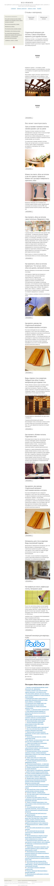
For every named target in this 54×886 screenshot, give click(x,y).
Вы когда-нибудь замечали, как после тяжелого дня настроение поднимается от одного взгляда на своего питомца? (37, 695)
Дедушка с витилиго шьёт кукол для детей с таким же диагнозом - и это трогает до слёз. (36, 691)
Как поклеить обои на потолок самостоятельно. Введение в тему (37, 218)
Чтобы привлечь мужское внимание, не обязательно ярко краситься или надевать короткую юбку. (35, 712)
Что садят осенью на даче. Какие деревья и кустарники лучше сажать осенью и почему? (14, 20)
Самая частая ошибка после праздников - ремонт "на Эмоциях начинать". (36, 743)
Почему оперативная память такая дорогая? (38, 727)
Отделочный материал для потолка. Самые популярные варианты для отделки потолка (36, 34)
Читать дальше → (29, 117)
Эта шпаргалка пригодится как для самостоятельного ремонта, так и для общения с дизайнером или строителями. (37, 748)
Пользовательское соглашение (26, 880)
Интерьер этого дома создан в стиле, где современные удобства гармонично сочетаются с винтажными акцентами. (37, 799)
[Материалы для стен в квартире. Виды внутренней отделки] (37, 570)
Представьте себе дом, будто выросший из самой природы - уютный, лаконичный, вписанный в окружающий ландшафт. (37, 864)
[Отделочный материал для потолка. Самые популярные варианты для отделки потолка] (37, 87)
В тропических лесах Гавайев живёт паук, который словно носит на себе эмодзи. (36, 704)
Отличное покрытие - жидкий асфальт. (36, 792)
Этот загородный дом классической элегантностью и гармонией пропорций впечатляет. (34, 832)
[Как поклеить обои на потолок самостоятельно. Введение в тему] (37, 226)
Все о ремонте (27, 2)
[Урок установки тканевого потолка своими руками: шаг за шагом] (37, 158)
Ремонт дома (32, 8)
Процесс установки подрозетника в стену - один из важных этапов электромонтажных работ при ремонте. (37, 803)
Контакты (19, 880)
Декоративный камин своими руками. (36, 721)
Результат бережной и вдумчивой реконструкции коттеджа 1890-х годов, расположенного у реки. (34, 724)
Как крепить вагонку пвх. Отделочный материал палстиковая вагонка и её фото (36, 325)
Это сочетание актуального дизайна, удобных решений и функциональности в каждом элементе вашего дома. (37, 858)
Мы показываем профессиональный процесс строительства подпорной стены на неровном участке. (37, 786)
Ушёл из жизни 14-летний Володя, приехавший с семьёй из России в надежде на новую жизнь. (37, 771)
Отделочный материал (31, 18)
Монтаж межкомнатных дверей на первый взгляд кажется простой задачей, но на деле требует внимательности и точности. (36, 837)
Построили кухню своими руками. (13, 28)
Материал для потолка (43, 18)
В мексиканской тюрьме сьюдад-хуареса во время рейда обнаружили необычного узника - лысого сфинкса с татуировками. (36, 700)
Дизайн (39, 8)
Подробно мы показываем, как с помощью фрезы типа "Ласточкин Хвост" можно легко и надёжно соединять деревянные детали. (36, 818)
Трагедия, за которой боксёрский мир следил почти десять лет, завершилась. (36, 688)
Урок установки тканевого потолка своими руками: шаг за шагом (37, 128)
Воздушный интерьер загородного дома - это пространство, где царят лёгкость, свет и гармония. (37, 841)
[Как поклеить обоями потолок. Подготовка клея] (37, 471)
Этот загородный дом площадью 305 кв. (36, 861)
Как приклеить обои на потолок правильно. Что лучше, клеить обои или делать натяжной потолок (37, 266)
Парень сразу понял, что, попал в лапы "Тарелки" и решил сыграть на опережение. (35, 758)
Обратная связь (34, 880)
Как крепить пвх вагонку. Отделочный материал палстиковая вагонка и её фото (36, 488)
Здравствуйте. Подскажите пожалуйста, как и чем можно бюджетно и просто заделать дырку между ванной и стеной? (37, 848)
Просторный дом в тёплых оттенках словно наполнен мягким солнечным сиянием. (36, 790)
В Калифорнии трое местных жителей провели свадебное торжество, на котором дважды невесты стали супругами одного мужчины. (37, 717)
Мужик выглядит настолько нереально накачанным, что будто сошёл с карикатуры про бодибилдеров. (36, 733)
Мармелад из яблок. (10, 26)
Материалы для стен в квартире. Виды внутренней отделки (36, 542)
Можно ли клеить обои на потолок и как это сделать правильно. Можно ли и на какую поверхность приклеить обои (37, 177)
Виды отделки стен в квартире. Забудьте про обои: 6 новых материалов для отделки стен (36, 380)
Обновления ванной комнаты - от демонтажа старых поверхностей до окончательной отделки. (37, 764)
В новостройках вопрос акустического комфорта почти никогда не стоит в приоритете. (36, 822)
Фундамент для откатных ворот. (12, 31)
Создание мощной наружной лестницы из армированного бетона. (36, 761)
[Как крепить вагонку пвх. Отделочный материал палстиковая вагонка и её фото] (37, 358)
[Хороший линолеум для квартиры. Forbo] (37, 647)
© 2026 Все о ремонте (7, 880)
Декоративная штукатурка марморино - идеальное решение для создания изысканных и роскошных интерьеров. (37, 853)
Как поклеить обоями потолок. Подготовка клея (35, 436)
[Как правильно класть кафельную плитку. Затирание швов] (37, 597)
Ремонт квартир (22, 8)
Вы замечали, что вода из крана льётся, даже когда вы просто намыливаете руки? (37, 740)
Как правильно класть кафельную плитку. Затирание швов (37, 588)
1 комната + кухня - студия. (11, 40)
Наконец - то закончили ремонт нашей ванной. (37, 709)
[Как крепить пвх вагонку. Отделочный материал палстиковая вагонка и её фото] (37, 521)
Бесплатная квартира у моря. (12, 24)
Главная (13, 8)
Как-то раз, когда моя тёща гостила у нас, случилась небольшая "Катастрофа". (36, 729)
